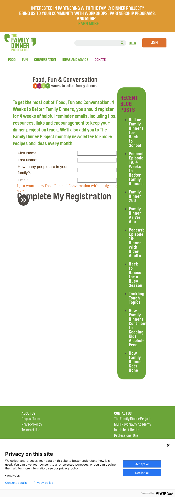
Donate (100, 59)
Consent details (16, 482)
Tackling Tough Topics (136, 298)
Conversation (45, 59)
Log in (132, 43)
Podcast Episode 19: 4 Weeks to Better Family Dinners (136, 168)
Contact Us (123, 413)
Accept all (142, 464)
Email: (23, 180)
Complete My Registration (64, 200)
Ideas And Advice (75, 59)
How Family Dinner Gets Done (135, 362)
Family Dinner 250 (135, 196)
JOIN (154, 42)
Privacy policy (43, 482)
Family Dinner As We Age (135, 215)
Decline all (142, 473)
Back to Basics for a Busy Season (135, 274)
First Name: (28, 153)
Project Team (31, 419)
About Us (28, 413)
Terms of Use (31, 430)
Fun (25, 59)
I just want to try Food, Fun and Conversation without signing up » (67, 188)
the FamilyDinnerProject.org (20, 42)
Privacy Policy (32, 424)
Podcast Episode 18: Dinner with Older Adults (136, 242)
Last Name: (27, 160)
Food (12, 59)
